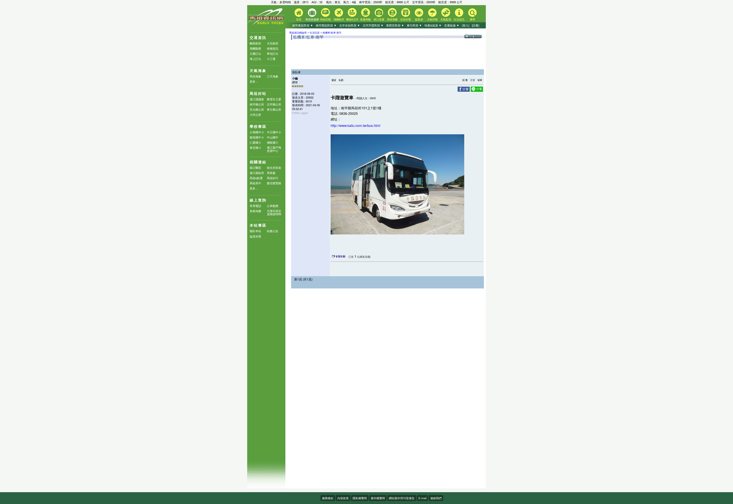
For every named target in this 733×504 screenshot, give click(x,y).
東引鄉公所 (274, 109)
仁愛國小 (255, 142)
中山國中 (272, 137)
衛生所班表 (274, 167)
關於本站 (255, 231)
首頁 (298, 19)
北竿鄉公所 (274, 104)
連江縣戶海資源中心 (274, 149)
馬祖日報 (325, 19)
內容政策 (343, 498)
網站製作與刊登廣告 (402, 498)
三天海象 (272, 76)
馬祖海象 (255, 76)
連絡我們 (436, 498)
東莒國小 (255, 147)
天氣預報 (432, 19)
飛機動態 (255, 48)
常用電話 (255, 205)
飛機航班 (338, 19)
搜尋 (472, 19)
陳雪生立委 (274, 99)
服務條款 (327, 498)
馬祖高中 (255, 183)
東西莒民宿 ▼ (395, 25)
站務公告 (272, 231)
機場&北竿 (352, 19)
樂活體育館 (274, 183)
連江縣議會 (257, 99)
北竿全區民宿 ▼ (349, 25)
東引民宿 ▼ (414, 25)
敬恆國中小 (257, 137)
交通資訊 (258, 37)
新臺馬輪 (365, 19)
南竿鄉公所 (257, 104)
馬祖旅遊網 (312, 19)
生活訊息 (315, 32)
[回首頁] (266, 24)
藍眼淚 (419, 19)
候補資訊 (272, 48)
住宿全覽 (405, 19)
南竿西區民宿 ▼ (326, 25)
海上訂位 (255, 58)
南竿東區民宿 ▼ (302, 25)
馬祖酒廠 (392, 19)
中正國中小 (274, 132)
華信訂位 (272, 53)
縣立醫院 (255, 167)
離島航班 (255, 43)
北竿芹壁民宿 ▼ (373, 25)
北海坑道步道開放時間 (274, 212)
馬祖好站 (258, 93)
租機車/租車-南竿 (332, 32)
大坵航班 (272, 43)
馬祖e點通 (256, 178)
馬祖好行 (272, 178)
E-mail (422, 498)
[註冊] (475, 25)
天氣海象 (258, 70)
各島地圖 (255, 211)
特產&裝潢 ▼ (433, 25)
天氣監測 (445, 19)
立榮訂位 (255, 53)
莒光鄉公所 (257, 109)
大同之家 (255, 114)
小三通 (271, 58)
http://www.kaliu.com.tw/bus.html (355, 125)
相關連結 (258, 161)
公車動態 (272, 205)
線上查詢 (258, 200)
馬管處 (271, 172)
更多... (254, 81)
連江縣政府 (257, 172)
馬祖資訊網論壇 (298, 32)
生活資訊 (459, 19)
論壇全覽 (255, 236)
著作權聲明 (378, 498)
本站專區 (258, 225)
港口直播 (379, 19)
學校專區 (258, 126)
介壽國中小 (257, 132)
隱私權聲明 (360, 498)
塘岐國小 (272, 142)
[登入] (465, 25)
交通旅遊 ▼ (451, 25)
